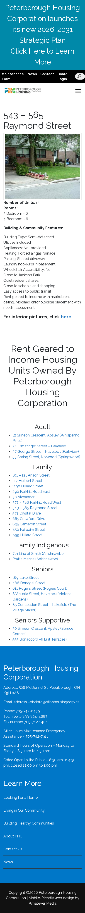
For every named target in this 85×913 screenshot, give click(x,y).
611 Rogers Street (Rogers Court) (39, 588)
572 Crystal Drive (26, 513)
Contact (47, 74)
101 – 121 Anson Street (31, 475)
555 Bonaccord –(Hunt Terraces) (39, 639)
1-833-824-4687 (33, 716)
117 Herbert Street (27, 481)
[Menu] (78, 90)
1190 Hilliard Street (28, 486)
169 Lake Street (25, 577)
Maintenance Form (13, 76)
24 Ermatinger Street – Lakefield (39, 446)
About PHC (12, 836)
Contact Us (12, 849)
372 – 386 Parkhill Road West (36, 502)
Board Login (63, 76)
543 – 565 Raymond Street (35, 508)
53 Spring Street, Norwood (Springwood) (46, 457)
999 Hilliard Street (27, 535)
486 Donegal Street (29, 583)
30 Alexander (23, 497)
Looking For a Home (20, 797)
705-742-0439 (28, 711)
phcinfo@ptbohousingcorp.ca (55, 702)
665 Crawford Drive (28, 519)
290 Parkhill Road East (31, 491)
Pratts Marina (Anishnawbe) (35, 559)
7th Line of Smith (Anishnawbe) (38, 553)
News (32, 74)
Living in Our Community (24, 810)
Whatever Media (42, 903)
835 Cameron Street (29, 524)
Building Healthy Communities (28, 823)
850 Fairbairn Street (28, 529)
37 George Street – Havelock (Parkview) (45, 451)
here (66, 316)
